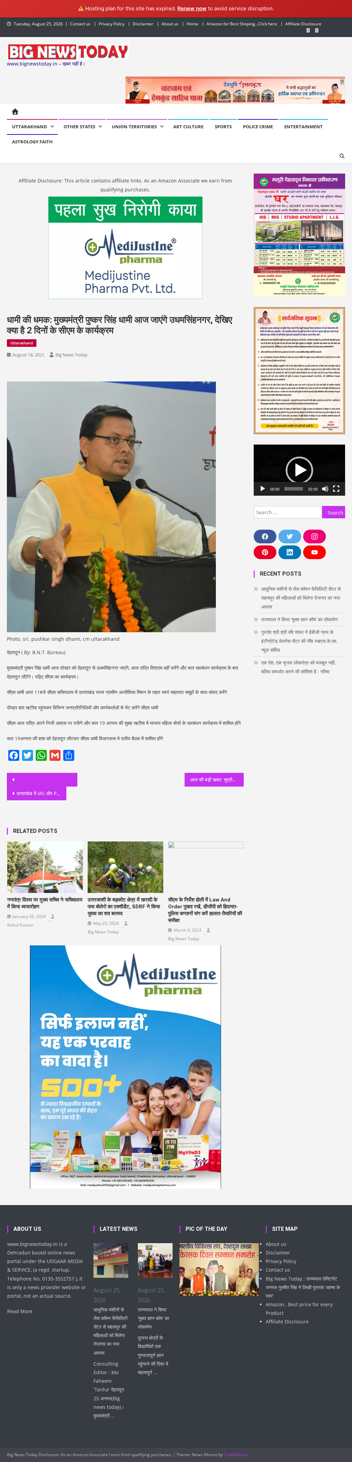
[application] (299, 470)
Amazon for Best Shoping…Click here (242, 24)
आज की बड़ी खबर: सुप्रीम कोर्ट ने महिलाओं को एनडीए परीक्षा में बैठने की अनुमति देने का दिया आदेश (217, 779)
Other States (79, 126)
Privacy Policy (111, 24)
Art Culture (188, 126)
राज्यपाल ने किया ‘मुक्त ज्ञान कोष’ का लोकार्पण (299, 619)
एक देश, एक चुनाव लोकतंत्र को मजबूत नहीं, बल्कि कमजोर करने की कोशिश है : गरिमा (298, 667)
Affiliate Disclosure (303, 24)
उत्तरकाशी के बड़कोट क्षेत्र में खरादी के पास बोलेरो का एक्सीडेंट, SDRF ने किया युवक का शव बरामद (124, 907)
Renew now (192, 8)
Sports (223, 126)
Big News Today (71, 355)
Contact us (80, 24)
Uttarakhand (29, 126)
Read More (19, 1311)
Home (192, 24)
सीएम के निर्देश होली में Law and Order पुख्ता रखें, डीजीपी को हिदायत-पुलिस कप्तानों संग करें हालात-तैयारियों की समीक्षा (205, 910)
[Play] (262, 488)
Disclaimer (143, 24)
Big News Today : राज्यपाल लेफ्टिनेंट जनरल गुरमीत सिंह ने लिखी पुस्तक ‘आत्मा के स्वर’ (303, 1287)
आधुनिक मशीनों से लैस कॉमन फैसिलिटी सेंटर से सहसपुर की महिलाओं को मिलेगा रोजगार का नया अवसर (301, 598)
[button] (299, 470)
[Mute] (325, 488)
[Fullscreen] (336, 488)
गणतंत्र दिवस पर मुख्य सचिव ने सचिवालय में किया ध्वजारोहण (44, 903)
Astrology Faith (32, 142)
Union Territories (134, 126)
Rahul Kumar (20, 925)
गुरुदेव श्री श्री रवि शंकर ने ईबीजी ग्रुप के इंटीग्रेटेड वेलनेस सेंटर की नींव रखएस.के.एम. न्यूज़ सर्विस (299, 641)
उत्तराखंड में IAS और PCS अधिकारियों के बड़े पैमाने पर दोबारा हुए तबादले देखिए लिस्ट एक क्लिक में (41, 793)
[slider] (293, 489)
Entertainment (303, 126)
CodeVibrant (236, 1455)
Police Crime (258, 126)
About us (170, 24)
